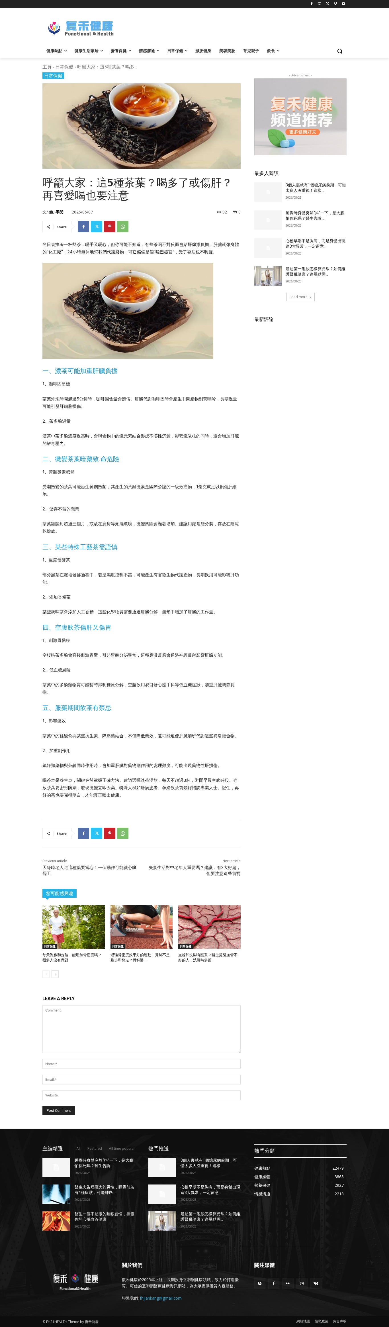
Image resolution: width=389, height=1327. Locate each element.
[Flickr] (287, 1283)
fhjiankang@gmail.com (161, 1298)
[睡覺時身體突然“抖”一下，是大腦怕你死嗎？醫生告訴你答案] (268, 220)
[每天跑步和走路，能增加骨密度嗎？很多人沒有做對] (73, 927)
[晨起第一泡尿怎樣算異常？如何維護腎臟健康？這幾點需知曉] (268, 276)
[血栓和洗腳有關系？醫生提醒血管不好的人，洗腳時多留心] (209, 927)
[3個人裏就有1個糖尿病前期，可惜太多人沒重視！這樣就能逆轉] (268, 192)
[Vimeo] (335, 4)
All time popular (122, 1148)
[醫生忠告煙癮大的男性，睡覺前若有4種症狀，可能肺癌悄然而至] (56, 1194)
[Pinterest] (109, 226)
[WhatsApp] (122, 226)
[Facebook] (311, 4)
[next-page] (55, 974)
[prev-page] (46, 974)
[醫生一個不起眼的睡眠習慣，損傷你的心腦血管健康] (56, 1221)
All (78, 1148)
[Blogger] (259, 1283)
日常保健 (64, 67)
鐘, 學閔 (56, 212)
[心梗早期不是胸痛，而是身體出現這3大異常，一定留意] (268, 248)
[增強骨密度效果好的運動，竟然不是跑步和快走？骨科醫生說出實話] (141, 927)
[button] (340, 51)
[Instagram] (319, 4)
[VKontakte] (316, 1283)
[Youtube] (343, 4)
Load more (299, 296)
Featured (94, 1148)
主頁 (47, 67)
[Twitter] (327, 4)
